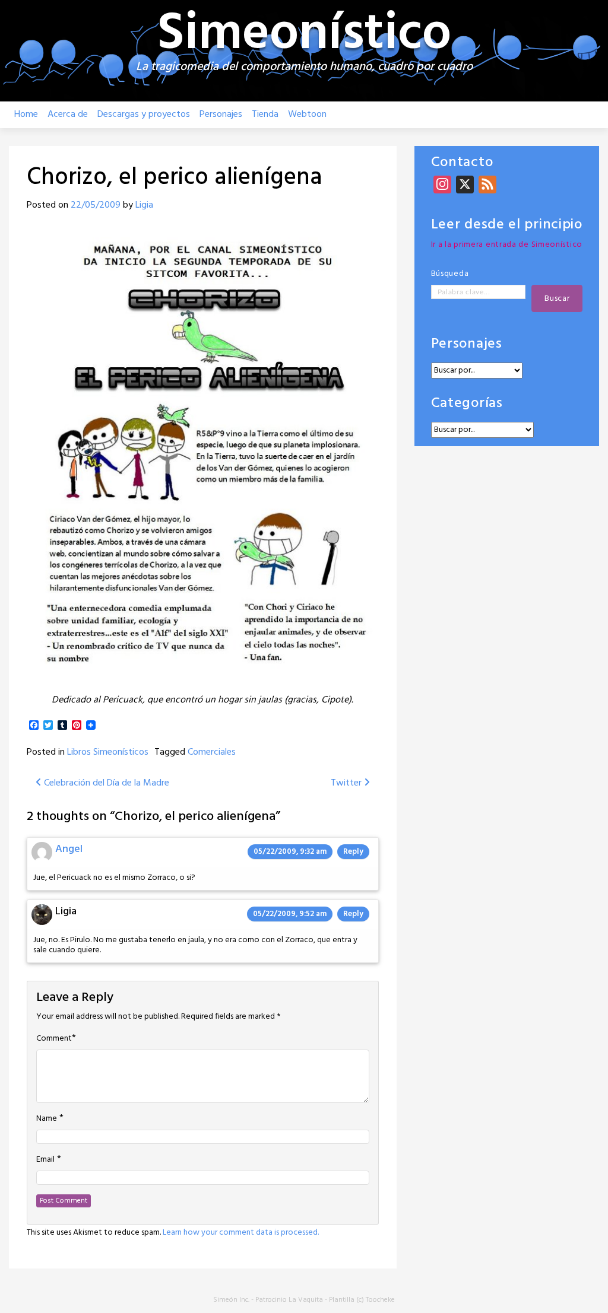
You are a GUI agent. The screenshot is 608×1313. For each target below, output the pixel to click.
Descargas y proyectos (143, 114)
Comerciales (212, 752)
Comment (54, 1039)
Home (26, 114)
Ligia (144, 205)
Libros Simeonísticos (107, 752)
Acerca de (68, 114)
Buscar (556, 299)
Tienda (265, 114)
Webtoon (307, 114)
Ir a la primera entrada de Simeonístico (506, 245)
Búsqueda (450, 274)
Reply (353, 851)
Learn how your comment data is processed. (241, 1232)
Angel (69, 849)
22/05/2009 (96, 205)
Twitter (347, 783)
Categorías (467, 403)
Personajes (221, 114)
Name (46, 1119)
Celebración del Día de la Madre (105, 783)
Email (45, 1160)
